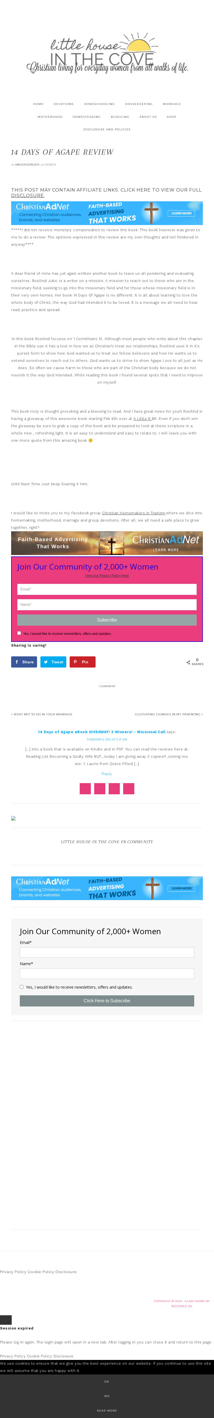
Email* (26, 942)
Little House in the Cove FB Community (107, 841)
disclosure (27, 195)
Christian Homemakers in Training (134, 513)
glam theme (195, 1301)
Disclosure (66, 1271)
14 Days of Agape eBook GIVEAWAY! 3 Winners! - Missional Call (101, 732)
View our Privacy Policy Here (107, 576)
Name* (26, 964)
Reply (107, 774)
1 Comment (107, 686)
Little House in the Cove (107, 53)
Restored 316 (181, 1306)
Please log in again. (17, 1342)
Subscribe (107, 620)
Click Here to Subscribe (107, 1000)
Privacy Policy (13, 1271)
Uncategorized (27, 164)
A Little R (142, 419)
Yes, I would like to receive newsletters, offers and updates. (67, 634)
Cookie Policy (41, 1271)
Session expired (17, 1328)
